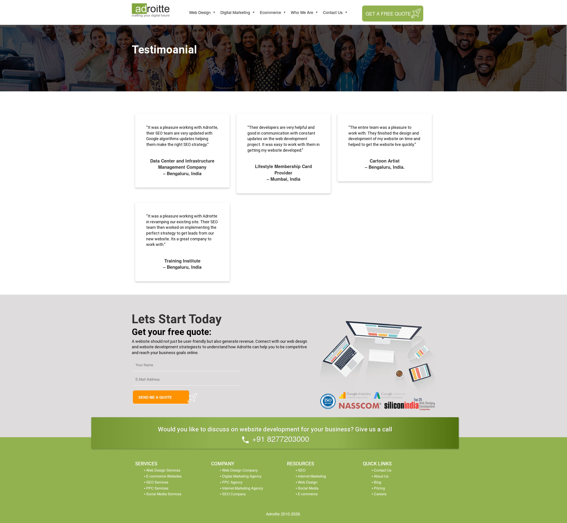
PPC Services (157, 488)
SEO (301, 470)
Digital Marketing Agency (242, 476)
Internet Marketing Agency (242, 488)
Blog (377, 482)
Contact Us (333, 12)
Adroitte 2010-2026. (283, 514)
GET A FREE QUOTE (388, 13)
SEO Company (234, 493)
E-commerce (308, 493)
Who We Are (302, 12)
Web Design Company (240, 470)
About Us (381, 476)
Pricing (379, 488)
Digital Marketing (235, 12)
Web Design (200, 12)
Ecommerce (270, 12)
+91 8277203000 (279, 438)
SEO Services (157, 482)
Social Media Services (163, 493)
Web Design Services (163, 470)
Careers (380, 493)
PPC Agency (232, 482)
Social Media (308, 488)
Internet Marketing (312, 476)
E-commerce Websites (164, 476)
